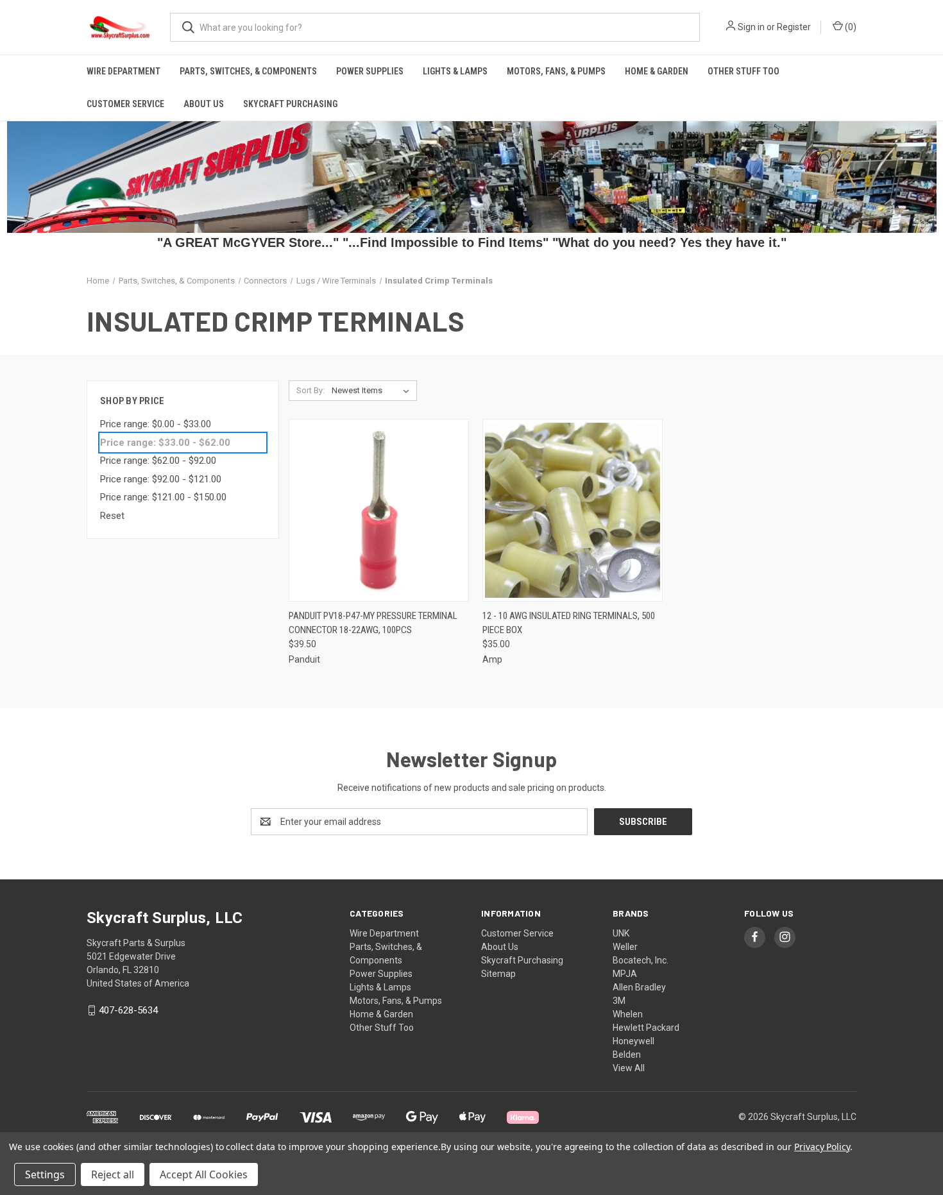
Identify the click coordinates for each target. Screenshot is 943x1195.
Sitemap (498, 974)
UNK (621, 933)
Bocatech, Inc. (640, 960)
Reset (112, 515)
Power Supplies (370, 71)
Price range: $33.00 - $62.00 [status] (165, 442)
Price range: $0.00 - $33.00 (155, 424)
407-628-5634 (128, 1010)
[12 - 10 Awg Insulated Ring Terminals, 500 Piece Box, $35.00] (572, 510)
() (849, 27)
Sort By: (310, 390)
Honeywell (633, 1041)
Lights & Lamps (455, 71)
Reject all (112, 1174)
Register (794, 27)
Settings (45, 1174)
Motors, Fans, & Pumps (556, 71)
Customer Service (125, 104)
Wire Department (123, 71)
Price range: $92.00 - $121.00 (160, 479)
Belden (627, 1054)
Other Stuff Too (743, 71)
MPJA (625, 974)
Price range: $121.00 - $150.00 (163, 497)
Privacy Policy (822, 1146)
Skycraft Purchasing (290, 104)
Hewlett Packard (646, 1027)
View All (629, 1068)
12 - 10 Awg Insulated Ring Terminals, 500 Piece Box (568, 623)
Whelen (628, 1014)
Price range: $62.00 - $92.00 (158, 460)
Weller (625, 947)
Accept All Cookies (204, 1174)
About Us (203, 104)
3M (619, 1001)
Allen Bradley (639, 987)
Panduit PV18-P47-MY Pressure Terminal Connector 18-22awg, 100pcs (373, 623)
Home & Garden (656, 71)
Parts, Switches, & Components (248, 71)
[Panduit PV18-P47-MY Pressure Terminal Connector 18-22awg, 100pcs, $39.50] (378, 510)
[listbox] (373, 390)
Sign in (751, 27)
